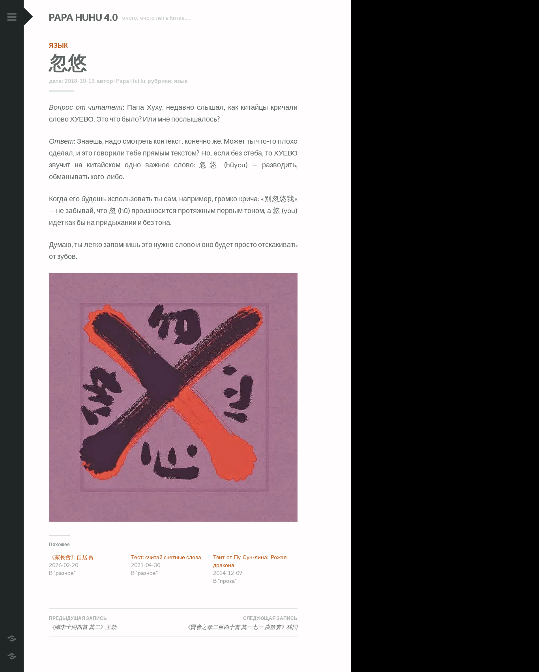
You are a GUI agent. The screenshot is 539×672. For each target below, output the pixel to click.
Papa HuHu (130, 80)
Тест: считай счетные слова (166, 557)
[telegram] (12, 637)
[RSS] (12, 655)
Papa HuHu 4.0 (83, 17)
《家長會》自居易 (71, 557)
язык (58, 45)
